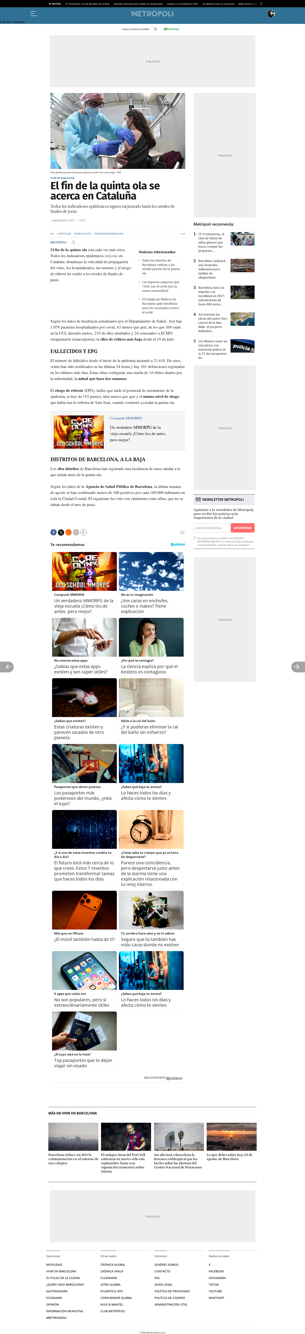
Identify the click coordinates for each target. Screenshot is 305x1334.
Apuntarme (242, 528)
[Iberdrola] (171, 29)
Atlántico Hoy (111, 1291)
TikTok (214, 1284)
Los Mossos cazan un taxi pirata (218, 3)
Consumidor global (116, 1298)
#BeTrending (56, 1318)
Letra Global (110, 1284)
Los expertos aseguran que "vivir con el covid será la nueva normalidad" (160, 286)
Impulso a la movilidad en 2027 (182, 3)
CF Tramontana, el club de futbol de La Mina (87, 3)
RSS (157, 1278)
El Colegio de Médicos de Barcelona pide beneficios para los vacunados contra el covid (160, 305)
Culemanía (108, 1278)
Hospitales (64, 233)
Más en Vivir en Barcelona (72, 1113)
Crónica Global (112, 1265)
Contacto (162, 1271)
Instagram (217, 1278)
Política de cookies (170, 1298)
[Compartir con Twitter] (61, 532)
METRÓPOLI (58, 242)
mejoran (111, 255)
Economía (54, 1298)
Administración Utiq (171, 1304)
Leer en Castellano (12, 22)
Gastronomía (57, 1291)
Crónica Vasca (111, 1271)
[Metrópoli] (152, 13)
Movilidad (54, 1265)
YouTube (215, 1291)
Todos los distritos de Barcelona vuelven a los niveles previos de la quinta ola (161, 266)
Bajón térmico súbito (249, 3)
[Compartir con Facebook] (53, 532)
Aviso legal (163, 1284)
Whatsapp (216, 1298)
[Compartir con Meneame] (68, 532)
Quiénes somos (166, 1265)
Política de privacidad (172, 1291)
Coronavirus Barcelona (108, 233)
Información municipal (64, 1311)
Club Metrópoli (112, 1311)
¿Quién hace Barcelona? (65, 1284)
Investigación (82, 233)
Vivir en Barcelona (62, 178)
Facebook (216, 1271)
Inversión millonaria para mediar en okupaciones (138, 3)
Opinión (52, 1304)
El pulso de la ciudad (63, 1278)
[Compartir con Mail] (76, 532)
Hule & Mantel (111, 1304)
